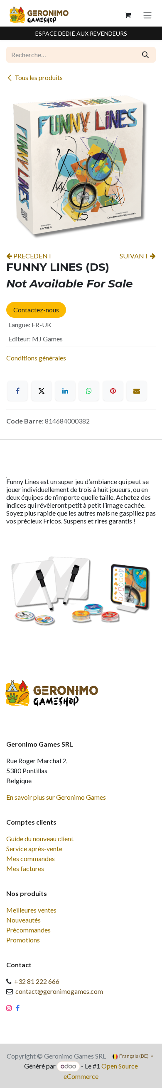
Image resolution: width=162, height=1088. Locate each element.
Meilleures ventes (31, 910)
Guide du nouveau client (40, 838)
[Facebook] (17, 391)
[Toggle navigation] (147, 15)
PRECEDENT (32, 256)
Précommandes (28, 930)
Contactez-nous (36, 310)
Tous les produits (39, 77)
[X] (42, 391)
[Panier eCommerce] (127, 15)
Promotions (23, 940)
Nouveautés (23, 920)
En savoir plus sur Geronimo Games (56, 797)
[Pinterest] (113, 391)
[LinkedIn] (65, 391)
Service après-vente (34, 848)
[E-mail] (137, 391)
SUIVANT (135, 256)
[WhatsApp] (89, 391)
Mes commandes (30, 858)
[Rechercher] (145, 55)
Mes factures (25, 868)
